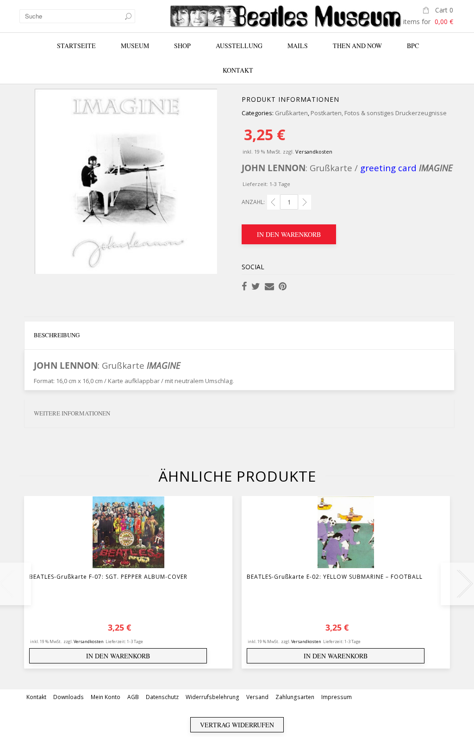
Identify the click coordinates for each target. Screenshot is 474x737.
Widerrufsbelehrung (212, 697)
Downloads (68, 697)
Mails (297, 45)
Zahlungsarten (294, 697)
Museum (135, 45)
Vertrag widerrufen (237, 724)
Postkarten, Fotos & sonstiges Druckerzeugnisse (379, 113)
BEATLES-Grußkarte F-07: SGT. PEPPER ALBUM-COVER (108, 577)
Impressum (336, 697)
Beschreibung (57, 335)
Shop (182, 45)
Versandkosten (313, 151)
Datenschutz (162, 697)
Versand (257, 697)
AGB (133, 697)
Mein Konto (105, 697)
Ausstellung (239, 45)
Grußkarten (291, 113)
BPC (413, 45)
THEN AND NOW (357, 45)
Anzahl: (253, 202)
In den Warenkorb (289, 234)
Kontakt (238, 70)
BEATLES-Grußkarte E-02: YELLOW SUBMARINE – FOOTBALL (335, 577)
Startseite (76, 45)
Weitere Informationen (72, 413)
